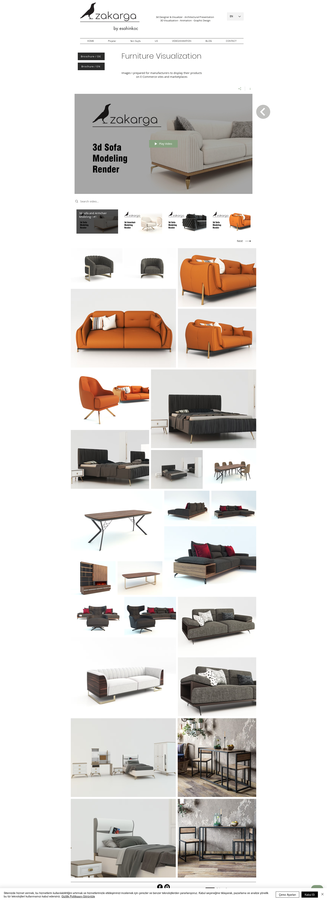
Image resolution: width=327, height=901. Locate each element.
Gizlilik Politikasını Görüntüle (78, 896)
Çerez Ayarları (287, 894)
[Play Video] (97, 221)
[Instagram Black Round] (167, 887)
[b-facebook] (160, 887)
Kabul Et (310, 894)
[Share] (240, 88)
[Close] (322, 894)
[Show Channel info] (248, 88)
